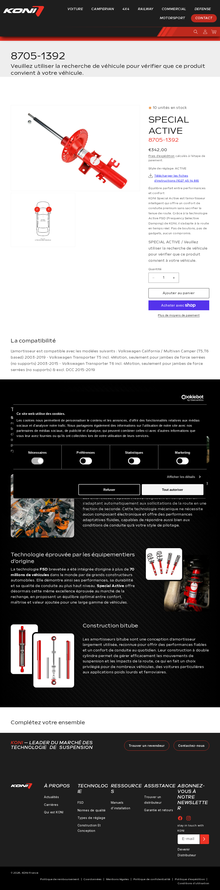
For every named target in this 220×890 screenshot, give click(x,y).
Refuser (109, 489)
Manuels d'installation (120, 805)
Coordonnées (93, 879)
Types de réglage (91, 818)
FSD (81, 802)
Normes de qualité (92, 810)
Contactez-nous (191, 745)
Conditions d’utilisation (193, 883)
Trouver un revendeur (147, 745)
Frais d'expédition (161, 156)
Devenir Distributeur (186, 852)
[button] (77, 9)
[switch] (86, 460)
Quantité (155, 269)
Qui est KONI (53, 812)
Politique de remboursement (59, 879)
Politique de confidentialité (152, 879)
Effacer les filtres (188, 92)
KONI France (30, 873)
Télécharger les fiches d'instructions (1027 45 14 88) (176, 178)
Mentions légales (117, 879)
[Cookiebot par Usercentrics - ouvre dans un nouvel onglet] (184, 398)
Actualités (51, 797)
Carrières (51, 804)
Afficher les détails (181, 476)
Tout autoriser (172, 489)
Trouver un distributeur (153, 799)
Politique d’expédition (190, 879)
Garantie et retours (158, 810)
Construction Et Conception (89, 827)
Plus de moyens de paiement (179, 315)
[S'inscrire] (204, 839)
